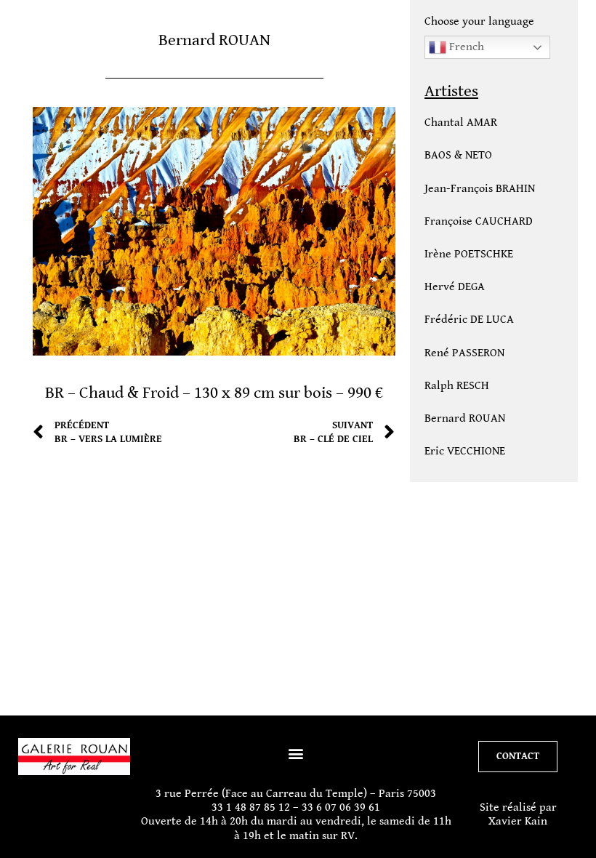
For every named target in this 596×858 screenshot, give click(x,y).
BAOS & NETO (458, 155)
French (465, 47)
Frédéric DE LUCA (469, 319)
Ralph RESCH (456, 386)
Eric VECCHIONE (464, 451)
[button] (296, 753)
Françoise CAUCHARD (478, 221)
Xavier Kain (517, 821)
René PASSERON (464, 353)
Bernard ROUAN (464, 418)
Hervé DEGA (454, 287)
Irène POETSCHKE (468, 254)
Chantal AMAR (460, 122)
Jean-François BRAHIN (479, 189)
